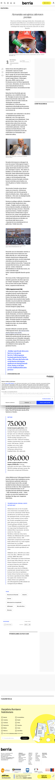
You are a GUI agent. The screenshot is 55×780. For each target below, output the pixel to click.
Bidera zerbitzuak (44, 756)
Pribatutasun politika (37, 757)
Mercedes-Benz (20, 606)
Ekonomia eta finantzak (12, 594)
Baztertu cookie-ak (10, 402)
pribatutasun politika (13, 733)
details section (47, 395)
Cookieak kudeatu (46, 398)
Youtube (30, 759)
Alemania (9, 610)
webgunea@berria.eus (10, 757)
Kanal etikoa (37, 760)
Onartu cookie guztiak (45, 402)
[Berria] (6, 750)
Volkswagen (10, 606)
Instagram (30, 758)
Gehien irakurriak (41, 103)
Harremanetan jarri (4, 759)
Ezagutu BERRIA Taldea (22, 756)
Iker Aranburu (13, 59)
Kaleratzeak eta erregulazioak (14, 602)
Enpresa (9, 598)
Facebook (30, 757)
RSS (29, 760)
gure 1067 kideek (10, 383)
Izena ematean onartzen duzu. (13, 733)
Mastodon (30, 764)
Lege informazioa (37, 755)
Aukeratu (27, 402)
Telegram (30, 755)
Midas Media (44, 757)
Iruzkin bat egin (8, 624)
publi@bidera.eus (9, 758)
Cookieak (37, 758)
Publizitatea (21, 758)
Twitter (30, 756)
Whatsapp (30, 754)
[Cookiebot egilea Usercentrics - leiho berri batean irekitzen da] (47, 377)
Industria (24, 594)
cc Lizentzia (37, 759)
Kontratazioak (21, 760)
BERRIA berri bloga (22, 757)
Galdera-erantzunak (22, 759)
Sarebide (20, 761)
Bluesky (30, 763)
